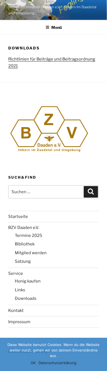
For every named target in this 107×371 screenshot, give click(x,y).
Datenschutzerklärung (57, 363)
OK (33, 363)
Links (20, 289)
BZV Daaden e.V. (23, 227)
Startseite (18, 216)
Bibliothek (25, 244)
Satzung (23, 261)
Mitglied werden (31, 252)
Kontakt (16, 310)
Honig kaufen (28, 281)
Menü (56, 27)
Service (15, 273)
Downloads (25, 298)
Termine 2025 (28, 235)
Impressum (19, 321)
